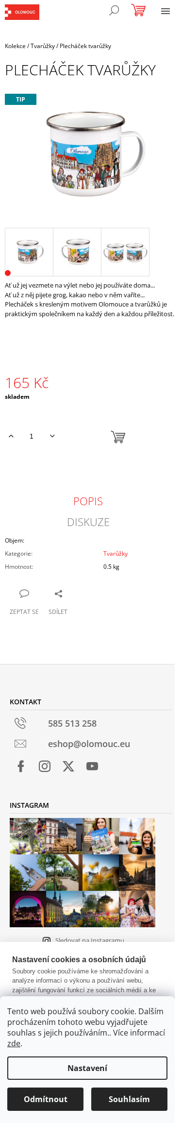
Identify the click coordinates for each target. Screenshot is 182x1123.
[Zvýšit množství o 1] (11, 436)
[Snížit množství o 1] (52, 436)
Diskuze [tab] (88, 521)
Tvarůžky (115, 553)
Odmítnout (45, 1099)
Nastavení (87, 1068)
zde (13, 1043)
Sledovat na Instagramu (89, 940)
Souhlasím (129, 1099)
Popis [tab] (88, 501)
